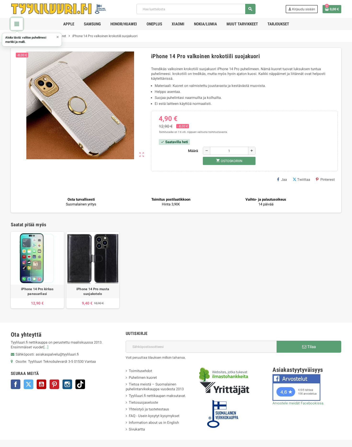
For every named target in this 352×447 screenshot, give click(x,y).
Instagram (67, 384)
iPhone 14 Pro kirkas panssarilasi (37, 291)
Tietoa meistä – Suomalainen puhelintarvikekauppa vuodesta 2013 (155, 386)
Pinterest (327, 179)
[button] (32, 39)
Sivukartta (137, 429)
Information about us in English (154, 422)
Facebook (15, 384)
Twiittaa (303, 179)
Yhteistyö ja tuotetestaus (149, 409)
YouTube (41, 384)
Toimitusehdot (140, 371)
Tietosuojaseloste (143, 402)
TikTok (80, 384)
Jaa (284, 179)
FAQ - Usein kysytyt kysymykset (154, 416)
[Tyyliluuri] (59, 8)
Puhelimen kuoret (143, 377)
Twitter (28, 384)
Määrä (193, 151)
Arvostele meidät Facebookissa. (298, 403)
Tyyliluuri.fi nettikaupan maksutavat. (157, 396)
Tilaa (311, 346)
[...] (46, 347)
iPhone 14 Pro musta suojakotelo (92, 291)
